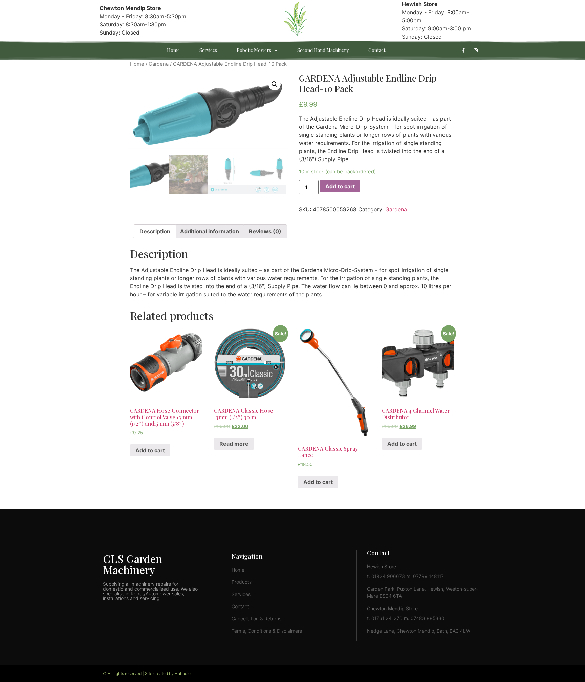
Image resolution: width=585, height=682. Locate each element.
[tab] (155, 231)
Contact (376, 50)
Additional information (209, 231)
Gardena (159, 64)
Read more (233, 443)
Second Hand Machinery (323, 50)
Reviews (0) (265, 231)
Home (173, 50)
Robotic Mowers (254, 50)
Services (208, 50)
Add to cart (340, 186)
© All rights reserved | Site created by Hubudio (147, 673)
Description (154, 231)
